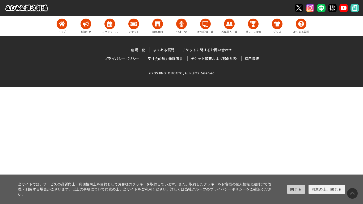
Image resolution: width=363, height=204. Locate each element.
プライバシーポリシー (228, 189)
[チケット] (133, 24)
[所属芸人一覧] (229, 24)
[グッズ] (277, 24)
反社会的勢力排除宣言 (165, 58)
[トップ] (62, 24)
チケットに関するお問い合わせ (207, 49)
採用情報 (252, 58)
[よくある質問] (301, 24)
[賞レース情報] (253, 24)
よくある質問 (163, 49)
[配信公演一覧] (205, 24)
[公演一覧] (181, 24)
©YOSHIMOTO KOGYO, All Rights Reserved (181, 73)
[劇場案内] (157, 24)
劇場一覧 (138, 49)
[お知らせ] (86, 24)
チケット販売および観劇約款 (214, 58)
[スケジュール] (109, 24)
